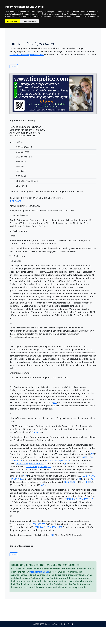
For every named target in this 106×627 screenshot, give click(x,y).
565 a (35, 432)
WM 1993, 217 (86, 499)
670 (91, 478)
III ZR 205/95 (52, 460)
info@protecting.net (39, 571)
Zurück (13, 66)
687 (55, 402)
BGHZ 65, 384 (70, 482)
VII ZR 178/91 (89, 457)
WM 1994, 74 (16, 460)
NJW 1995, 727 (44, 466)
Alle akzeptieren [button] (12, 21)
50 (65, 463)
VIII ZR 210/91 (71, 499)
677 (92, 454)
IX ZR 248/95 (40, 527)
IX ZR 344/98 (15, 201)
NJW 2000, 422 (16, 478)
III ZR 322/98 (22, 463)
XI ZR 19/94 (31, 466)
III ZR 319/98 (89, 475)
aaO (43, 485)
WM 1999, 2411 (36, 463)
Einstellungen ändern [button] (29, 21)
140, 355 (87, 482)
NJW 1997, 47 (65, 460)
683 (79, 478)
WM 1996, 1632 (55, 527)
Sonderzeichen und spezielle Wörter (27, 54)
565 (52, 535)
